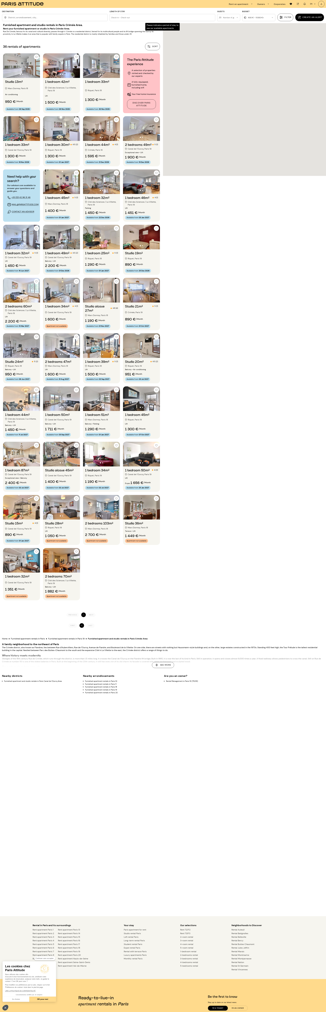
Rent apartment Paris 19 (69, 951)
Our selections (188, 925)
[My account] (321, 4)
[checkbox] (36, 56)
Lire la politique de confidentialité (20, 991)
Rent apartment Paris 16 (69, 940)
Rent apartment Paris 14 (69, 933)
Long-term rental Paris (134, 940)
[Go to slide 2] (23, 74)
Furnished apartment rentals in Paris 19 (66, 638)
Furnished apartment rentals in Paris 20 (101, 692)
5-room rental (186, 947)
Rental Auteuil (238, 929)
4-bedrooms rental (189, 962)
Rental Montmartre (240, 955)
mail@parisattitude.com (25, 204)
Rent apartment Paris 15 (69, 937)
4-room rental (186, 944)
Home (5, 638)
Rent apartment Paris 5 (43, 944)
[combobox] (57, 17)
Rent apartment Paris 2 (43, 933)
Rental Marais (238, 951)
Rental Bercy (237, 940)
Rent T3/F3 (185, 933)
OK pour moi (42, 999)
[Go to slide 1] (20, 74)
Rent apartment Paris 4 (43, 940)
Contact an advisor (23, 211)
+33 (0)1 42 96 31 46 (20, 197)
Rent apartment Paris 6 (43, 947)
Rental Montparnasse (241, 958)
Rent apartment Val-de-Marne (72, 966)
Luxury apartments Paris (135, 955)
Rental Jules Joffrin (240, 947)
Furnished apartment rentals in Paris (28, 638)
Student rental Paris (133, 944)
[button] (5, 1008)
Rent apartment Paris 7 (43, 951)
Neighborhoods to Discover (247, 925)
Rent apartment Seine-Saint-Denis (74, 962)
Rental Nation (238, 962)
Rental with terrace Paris (135, 951)
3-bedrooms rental (189, 958)
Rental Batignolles (240, 933)
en (311, 4)
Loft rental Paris (131, 937)
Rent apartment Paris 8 (43, 955)
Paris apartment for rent (135, 929)
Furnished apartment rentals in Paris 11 (100, 684)
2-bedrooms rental (189, 955)
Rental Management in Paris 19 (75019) (182, 681)
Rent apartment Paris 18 (69, 947)
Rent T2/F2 (185, 929)
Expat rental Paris (132, 947)
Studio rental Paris (132, 933)
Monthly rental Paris (133, 958)
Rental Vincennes (240, 969)
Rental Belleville (239, 937)
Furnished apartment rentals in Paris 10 (101, 681)
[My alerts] (297, 4)
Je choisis (16, 999)
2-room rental (186, 937)
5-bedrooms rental (189, 966)
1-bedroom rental (188, 951)
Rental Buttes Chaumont (243, 944)
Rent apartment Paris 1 (43, 929)
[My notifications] (304, 4)
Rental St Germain (240, 966)
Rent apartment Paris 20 (69, 955)
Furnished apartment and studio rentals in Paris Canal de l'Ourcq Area (33, 681)
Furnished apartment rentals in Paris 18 (101, 687)
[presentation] (241, 4)
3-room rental (186, 940)
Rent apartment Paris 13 (69, 929)
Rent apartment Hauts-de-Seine (73, 958)
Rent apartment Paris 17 (69, 944)
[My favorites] (290, 4)
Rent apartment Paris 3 (43, 937)
